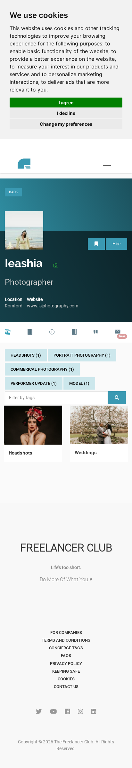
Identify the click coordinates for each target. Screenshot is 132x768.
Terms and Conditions (66, 640)
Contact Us (66, 686)
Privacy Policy (66, 663)
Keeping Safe (66, 671)
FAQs (66, 655)
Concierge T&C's (66, 647)
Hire (116, 243)
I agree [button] (66, 102)
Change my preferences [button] (66, 124)
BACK (13, 192)
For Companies (66, 632)
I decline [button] (66, 113)
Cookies (66, 679)
